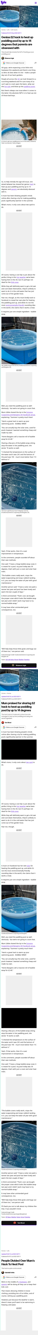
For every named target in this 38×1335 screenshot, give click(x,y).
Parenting (26, 659)
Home (3, 30)
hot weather (21, 277)
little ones (14, 282)
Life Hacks (11, 659)
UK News (8, 1217)
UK (18, 79)
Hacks (18, 1217)
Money (16, 659)
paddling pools (29, 86)
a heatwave (22, 1282)
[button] (35, 63)
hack (31, 184)
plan (28, 866)
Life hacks (14, 30)
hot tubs (7, 86)
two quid (29, 762)
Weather (21, 659)
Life (8, 30)
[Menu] (35, 3)
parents (14, 189)
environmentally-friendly (15, 305)
